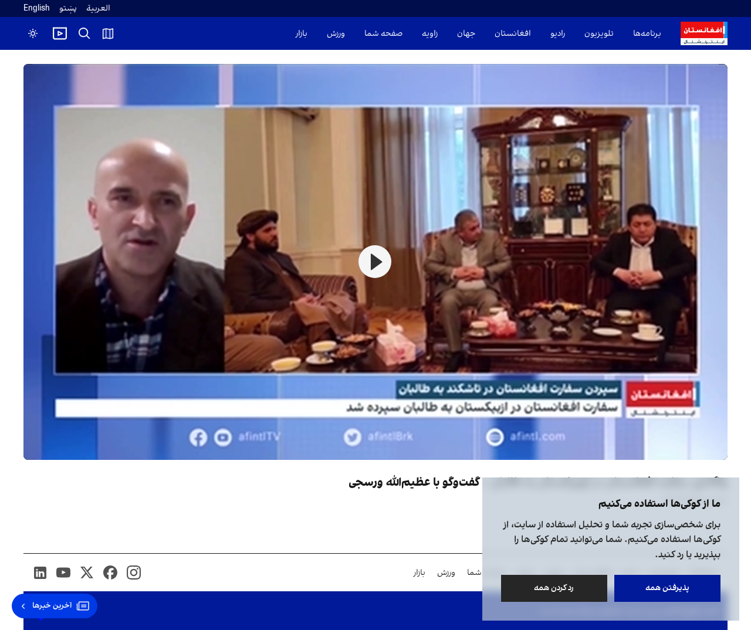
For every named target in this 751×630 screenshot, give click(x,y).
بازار (301, 34)
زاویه (430, 34)
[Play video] (60, 33)
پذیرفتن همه (667, 588)
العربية (98, 8)
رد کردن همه (554, 588)
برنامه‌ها (647, 34)
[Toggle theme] (32, 33)
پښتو (68, 8)
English (36, 8)
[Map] (108, 33)
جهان (466, 34)
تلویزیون (599, 34)
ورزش (336, 34)
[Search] (84, 33)
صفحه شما (383, 34)
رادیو (557, 34)
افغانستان (513, 34)
